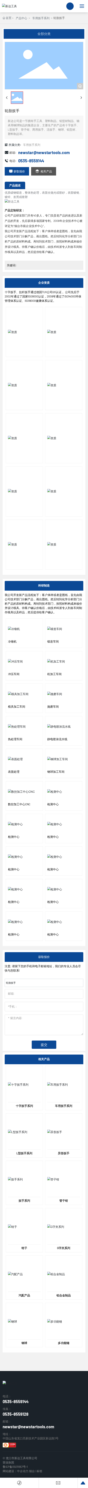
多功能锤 (63, 1343)
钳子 (24, 1248)
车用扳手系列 (41, 18)
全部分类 (44, 34)
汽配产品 (24, 1295)
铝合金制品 (63, 1295)
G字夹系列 (63, 1248)
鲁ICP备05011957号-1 (15, 1466)
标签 (39, 1471)
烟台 (32, 1471)
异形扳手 (63, 1153)
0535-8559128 (15, 1414)
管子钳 (63, 1200)
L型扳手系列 (24, 1153)
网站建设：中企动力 (15, 1471)
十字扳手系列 (24, 1106)
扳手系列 (24, 1200)
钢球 (24, 1343)
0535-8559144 (31, 160)
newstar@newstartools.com (44, 152)
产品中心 (21, 18)
